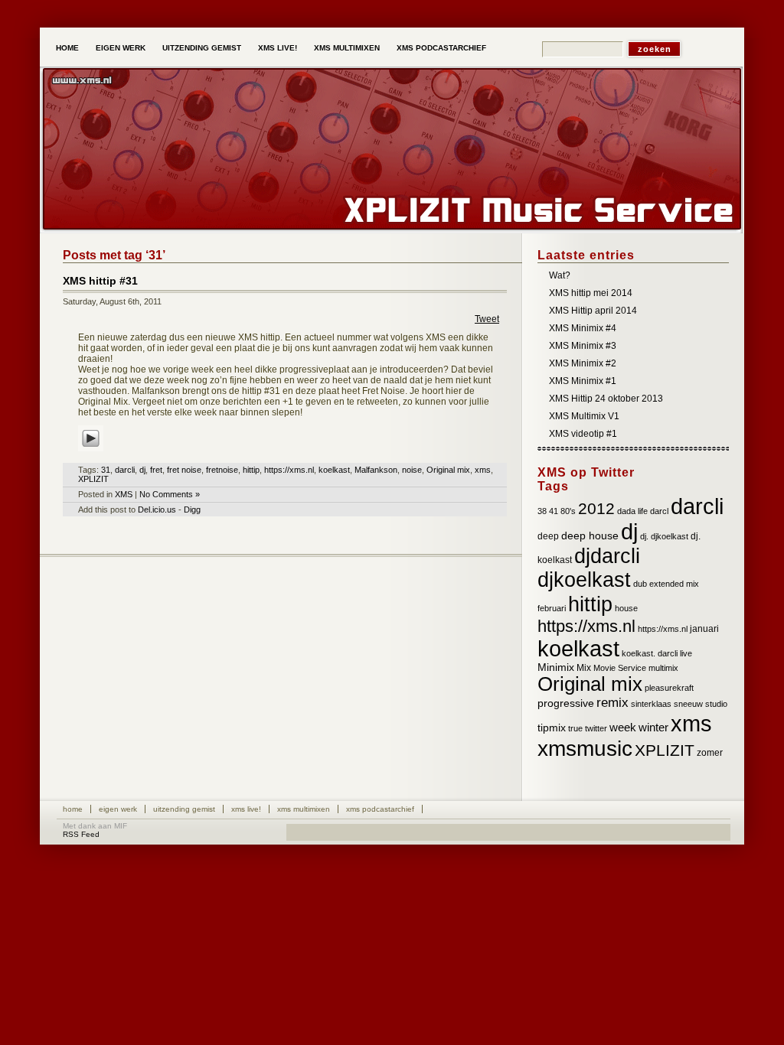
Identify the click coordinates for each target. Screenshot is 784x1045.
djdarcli (607, 556)
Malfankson (375, 469)
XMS (123, 494)
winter (653, 727)
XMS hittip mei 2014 (590, 293)
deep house (590, 536)
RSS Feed (81, 834)
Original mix (448, 469)
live (686, 653)
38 (542, 511)
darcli (125, 469)
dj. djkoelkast (664, 536)
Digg (192, 509)
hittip (251, 469)
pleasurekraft (669, 687)
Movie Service (619, 667)
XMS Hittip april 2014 (593, 310)
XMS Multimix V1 (584, 416)
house (626, 608)
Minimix (555, 667)
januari (704, 628)
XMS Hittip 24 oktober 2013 (606, 398)
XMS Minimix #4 (582, 328)
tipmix (551, 728)
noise (412, 469)
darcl (659, 511)
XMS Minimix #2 (582, 363)
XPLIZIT (93, 478)
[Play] (90, 452)
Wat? (559, 275)
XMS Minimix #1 (582, 381)
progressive (565, 703)
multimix (663, 667)
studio (716, 703)
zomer (710, 752)
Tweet (487, 319)
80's (568, 511)
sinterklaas (651, 703)
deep (548, 536)
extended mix (674, 583)
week (622, 727)
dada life (632, 511)
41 (553, 511)
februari (551, 608)
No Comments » (169, 494)
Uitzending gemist (201, 48)
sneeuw (688, 703)
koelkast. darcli (650, 653)
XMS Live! (277, 48)
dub (640, 583)
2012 (596, 508)
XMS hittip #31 (100, 281)
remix (612, 702)
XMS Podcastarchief (441, 48)
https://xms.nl (289, 469)
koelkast (334, 469)
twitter (596, 728)
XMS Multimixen (347, 48)
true (575, 728)
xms (483, 469)
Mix (584, 667)
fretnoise (222, 469)
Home (67, 48)
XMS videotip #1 (583, 433)
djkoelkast (584, 579)
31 (105, 469)
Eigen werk (120, 48)
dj (142, 469)
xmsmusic (584, 748)
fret (156, 469)
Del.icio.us (157, 509)
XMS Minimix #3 (582, 345)
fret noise (184, 469)
